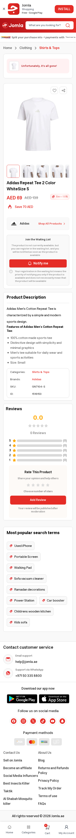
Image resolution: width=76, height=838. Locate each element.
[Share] (63, 90)
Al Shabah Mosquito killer (17, 801)
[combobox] (46, 25)
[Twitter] (33, 721)
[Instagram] (23, 721)
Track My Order (50, 788)
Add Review (38, 500)
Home (7, 48)
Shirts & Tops (40, 372)
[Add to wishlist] (54, 90)
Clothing (25, 48)
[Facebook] (14, 721)
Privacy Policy (48, 780)
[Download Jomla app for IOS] (54, 698)
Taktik (8, 791)
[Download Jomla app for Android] (22, 698)
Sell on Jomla (12, 760)
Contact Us (11, 752)
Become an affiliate (17, 768)
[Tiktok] (43, 721)
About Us (44, 752)
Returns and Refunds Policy (53, 770)
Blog (41, 760)
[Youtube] (53, 721)
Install (64, 9)
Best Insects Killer (16, 783)
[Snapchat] (62, 721)
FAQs (42, 803)
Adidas (36, 379)
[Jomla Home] (12, 25)
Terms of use (47, 796)
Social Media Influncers (20, 775)
